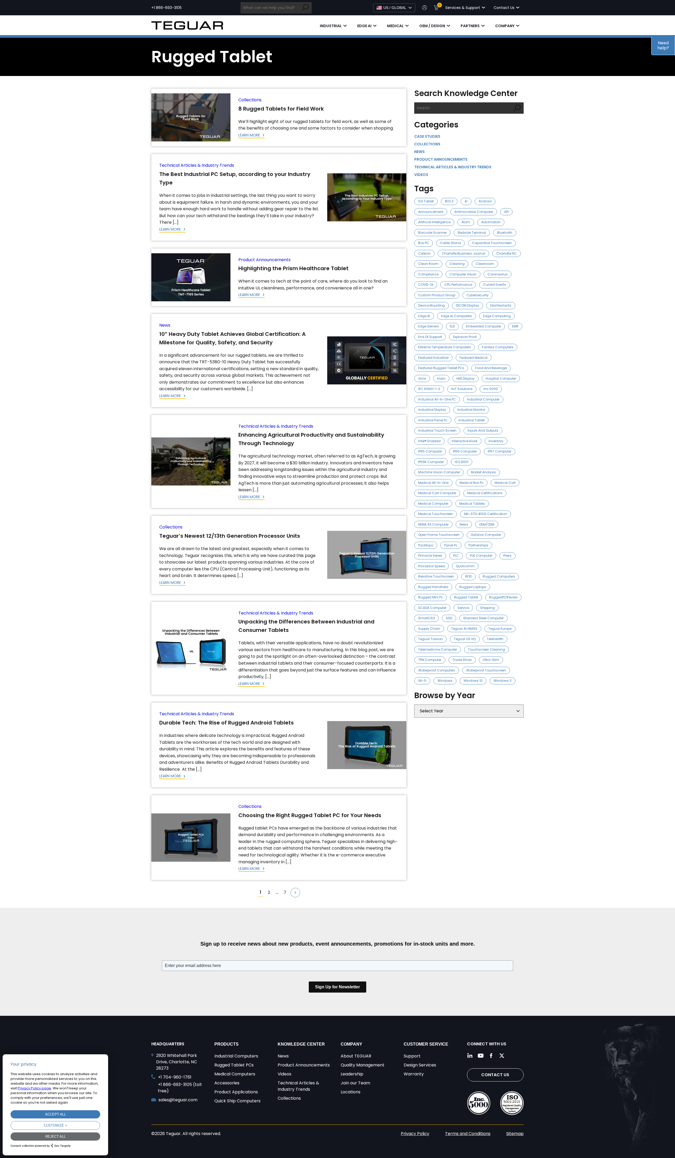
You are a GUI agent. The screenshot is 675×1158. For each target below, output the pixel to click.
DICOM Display (467, 305)
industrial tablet (472, 420)
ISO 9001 (461, 462)
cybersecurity (477, 295)
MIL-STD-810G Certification (485, 514)
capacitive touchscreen (492, 243)
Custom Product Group (436, 295)
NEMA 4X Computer (433, 524)
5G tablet (426, 201)
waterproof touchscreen (486, 670)
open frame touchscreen (439, 534)
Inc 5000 (491, 389)
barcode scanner (432, 232)
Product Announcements (264, 260)
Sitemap (515, 1134)
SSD (449, 618)
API (506, 211)
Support (412, 1056)
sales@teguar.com (177, 1100)
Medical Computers (234, 1074)
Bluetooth (504, 232)
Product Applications (236, 1092)
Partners (470, 25)
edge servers (428, 326)
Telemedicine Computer (437, 649)
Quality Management (362, 1065)
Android (485, 201)
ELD (452, 326)
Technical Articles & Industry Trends (196, 165)
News (164, 325)
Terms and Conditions (467, 1134)
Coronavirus (498, 274)
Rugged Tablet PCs (234, 1065)
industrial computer (483, 399)
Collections (250, 100)
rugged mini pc (430, 597)
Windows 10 (473, 680)
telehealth (495, 639)
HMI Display (465, 378)
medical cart (505, 482)
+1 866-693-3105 (166, 7)
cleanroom (485, 263)
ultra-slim (491, 659)
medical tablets (472, 503)
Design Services (420, 1065)
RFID (468, 576)
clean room (428, 263)
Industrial (331, 25)
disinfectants (500, 305)
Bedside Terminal (472, 232)
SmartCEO (426, 618)
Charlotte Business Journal (463, 253)
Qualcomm (465, 566)
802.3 (449, 201)
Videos (421, 174)
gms (422, 378)
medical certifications (485, 493)
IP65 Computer (430, 451)
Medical (395, 25)
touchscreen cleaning (486, 649)
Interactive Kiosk (465, 441)
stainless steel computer (483, 618)
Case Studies (427, 136)
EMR (515, 326)
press (507, 555)
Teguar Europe (500, 628)
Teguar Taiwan (430, 639)
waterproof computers (436, 670)
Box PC (423, 243)
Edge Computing (497, 316)
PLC (456, 555)
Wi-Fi (422, 680)
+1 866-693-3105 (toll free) (179, 1087)
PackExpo (425, 545)
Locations (350, 1092)
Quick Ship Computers (237, 1101)
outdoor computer (486, 534)
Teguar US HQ (465, 639)
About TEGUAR (356, 1056)
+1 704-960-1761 (174, 1077)
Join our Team (355, 1083)
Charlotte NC (506, 253)
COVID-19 (425, 284)
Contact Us (495, 1075)
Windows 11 (503, 680)
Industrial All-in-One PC (437, 399)
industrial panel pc (432, 420)
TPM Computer (429, 659)
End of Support (430, 337)
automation (490, 222)
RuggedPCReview (503, 597)
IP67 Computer (499, 451)
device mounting (431, 305)
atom (465, 222)
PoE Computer (481, 555)
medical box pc (472, 482)
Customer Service (426, 1044)
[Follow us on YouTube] (481, 1055)
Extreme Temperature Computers (444, 347)
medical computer (433, 503)
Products (226, 1044)
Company (504, 25)
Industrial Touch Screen (437, 430)
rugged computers (499, 576)
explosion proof (465, 337)
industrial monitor (471, 409)
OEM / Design (432, 25)
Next (295, 892)
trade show (462, 659)
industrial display (432, 409)
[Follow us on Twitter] (502, 1055)
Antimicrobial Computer (473, 211)
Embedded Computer (483, 326)
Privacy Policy (415, 1134)
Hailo (441, 378)
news (464, 524)
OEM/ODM (486, 524)
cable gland (450, 243)
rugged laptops (472, 587)
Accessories (226, 1083)
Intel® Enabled (429, 441)
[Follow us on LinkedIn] (470, 1055)
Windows (444, 680)
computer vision (463, 274)
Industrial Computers (236, 1056)
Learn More (249, 135)
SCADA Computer (432, 608)
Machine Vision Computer (439, 472)
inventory (496, 441)
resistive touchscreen (436, 576)
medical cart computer (437, 493)
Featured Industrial (433, 357)
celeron (424, 253)
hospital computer (501, 378)
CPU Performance (458, 284)
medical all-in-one (433, 482)
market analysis (483, 472)
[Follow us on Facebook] (491, 1055)
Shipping (487, 608)
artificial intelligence (434, 222)
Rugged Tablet (466, 597)
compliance (428, 274)
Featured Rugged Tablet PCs (441, 368)
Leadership (352, 1074)
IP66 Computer (465, 451)
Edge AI (364, 25)
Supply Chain (429, 628)
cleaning (457, 263)
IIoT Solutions (461, 389)
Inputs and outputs (482, 430)
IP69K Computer (431, 462)
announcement (430, 211)
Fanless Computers (497, 347)
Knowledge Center (301, 1044)
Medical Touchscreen (435, 514)
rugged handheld (433, 587)
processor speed (431, 566)
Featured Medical (474, 357)
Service (463, 608)
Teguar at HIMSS (464, 628)
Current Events (494, 284)
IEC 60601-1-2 (429, 389)
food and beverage (491, 368)
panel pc (450, 545)
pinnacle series (430, 555)
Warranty (414, 1074)
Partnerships (478, 545)
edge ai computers (456, 316)
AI (466, 201)
